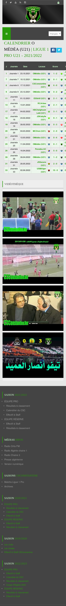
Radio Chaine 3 (12, 455)
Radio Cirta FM (12, 446)
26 (6, 150)
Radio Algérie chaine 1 (15, 450)
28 (6, 157)
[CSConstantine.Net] (33, 14)
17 (6, 111)
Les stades (9, 548)
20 (6, 131)
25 (6, 144)
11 (6, 98)
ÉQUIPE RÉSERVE (14, 419)
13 (6, 104)
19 (6, 124)
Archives (8, 486)
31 (6, 163)
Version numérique (13, 463)
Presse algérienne (13, 459)
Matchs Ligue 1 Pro (14, 481)
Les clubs (8, 544)
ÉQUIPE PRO (11, 401)
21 (6, 137)
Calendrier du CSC (15, 410)
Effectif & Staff (13, 414)
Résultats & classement (18, 405)
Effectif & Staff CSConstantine (18, 552)
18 (6, 117)
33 (6, 170)
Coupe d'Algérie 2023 (16, 584)
